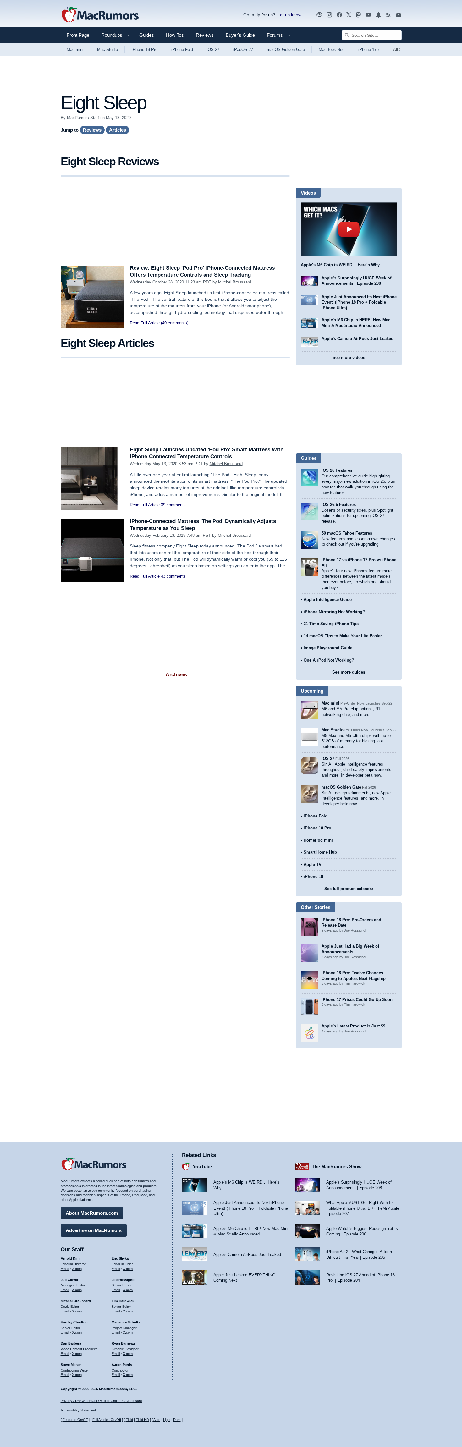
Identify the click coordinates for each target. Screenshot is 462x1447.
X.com (77, 1269)
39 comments (173, 505)
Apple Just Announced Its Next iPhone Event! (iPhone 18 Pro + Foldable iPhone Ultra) (359, 302)
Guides (146, 35)
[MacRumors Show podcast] (319, 15)
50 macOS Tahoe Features (347, 533)
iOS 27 (213, 49)
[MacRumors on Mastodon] (358, 15)
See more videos (349, 357)
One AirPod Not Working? (329, 660)
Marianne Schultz (126, 1322)
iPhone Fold (182, 49)
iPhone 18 (313, 876)
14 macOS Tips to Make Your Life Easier (343, 636)
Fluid (129, 1420)
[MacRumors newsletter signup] (398, 15)
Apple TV (313, 864)
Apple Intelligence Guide (328, 599)
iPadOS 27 (243, 49)
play (349, 229)
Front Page (78, 35)
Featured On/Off (75, 1420)
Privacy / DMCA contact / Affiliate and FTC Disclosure (101, 1401)
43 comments (173, 576)
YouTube (202, 1166)
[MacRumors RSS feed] (388, 15)
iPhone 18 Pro (144, 49)
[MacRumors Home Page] (100, 15)
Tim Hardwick (123, 1301)
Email (65, 1269)
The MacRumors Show (337, 1166)
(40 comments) (174, 323)
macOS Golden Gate (286, 49)
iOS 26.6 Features (339, 504)
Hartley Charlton (74, 1322)
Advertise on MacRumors (94, 1230)
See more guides (348, 672)
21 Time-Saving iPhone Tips (331, 623)
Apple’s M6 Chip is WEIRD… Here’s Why (340, 264)
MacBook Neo (331, 49)
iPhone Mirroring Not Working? (334, 611)
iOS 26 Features (337, 470)
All (397, 49)
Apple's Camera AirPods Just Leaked (357, 338)
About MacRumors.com (92, 1213)
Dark (177, 1420)
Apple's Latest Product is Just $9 (353, 1026)
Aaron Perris (122, 1365)
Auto (156, 1420)
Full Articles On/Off (106, 1420)
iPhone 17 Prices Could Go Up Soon (357, 999)
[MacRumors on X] (348, 15)
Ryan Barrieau (123, 1343)
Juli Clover (69, 1280)
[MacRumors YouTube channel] (368, 15)
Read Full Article (145, 323)
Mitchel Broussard (234, 282)
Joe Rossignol (123, 1280)
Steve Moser (71, 1365)
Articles (117, 130)
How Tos (175, 35)
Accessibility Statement (78, 1410)
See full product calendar (348, 888)
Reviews (205, 35)
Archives (176, 674)
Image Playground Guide (328, 648)
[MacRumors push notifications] (378, 15)
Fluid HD (142, 1420)
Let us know (289, 14)
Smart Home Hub (320, 852)
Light (166, 1420)
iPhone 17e (368, 49)
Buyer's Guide (240, 35)
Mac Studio (107, 49)
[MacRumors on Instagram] (329, 15)
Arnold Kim (70, 1258)
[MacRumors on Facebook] (339, 15)
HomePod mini (318, 840)
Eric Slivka (120, 1258)
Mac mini (75, 49)
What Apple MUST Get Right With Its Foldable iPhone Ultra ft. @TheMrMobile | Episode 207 (363, 1208)
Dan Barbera (71, 1343)
